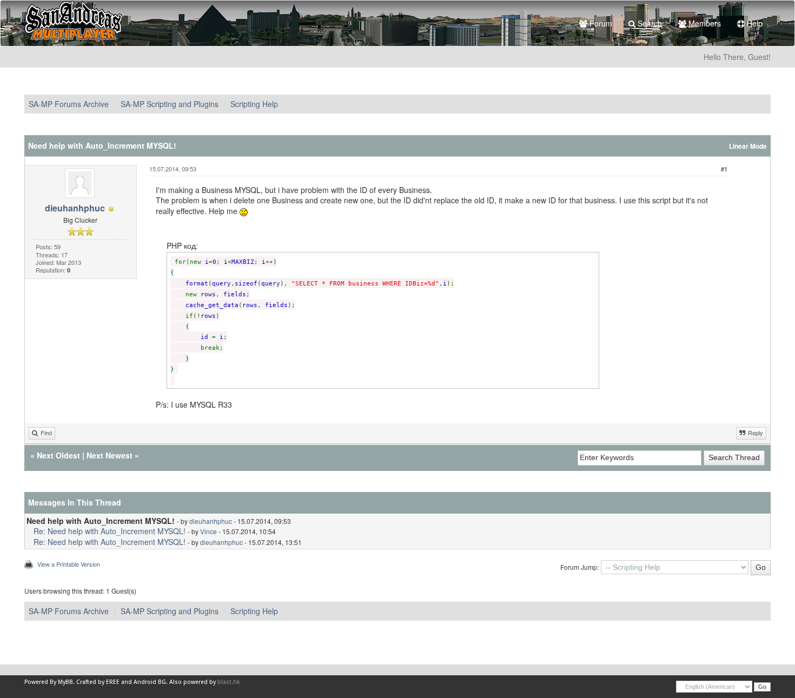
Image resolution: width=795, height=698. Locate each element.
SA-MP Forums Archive (69, 103)
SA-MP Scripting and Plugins (169, 103)
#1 (724, 169)
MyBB (65, 682)
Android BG (150, 682)
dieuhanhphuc (75, 208)
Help (754, 23)
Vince (208, 531)
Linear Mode (748, 146)
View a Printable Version (68, 564)
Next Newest (109, 455)
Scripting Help (254, 103)
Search (648, 23)
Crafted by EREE (98, 682)
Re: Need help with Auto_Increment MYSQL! (110, 531)
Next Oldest (58, 455)
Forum (599, 23)
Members (703, 23)
